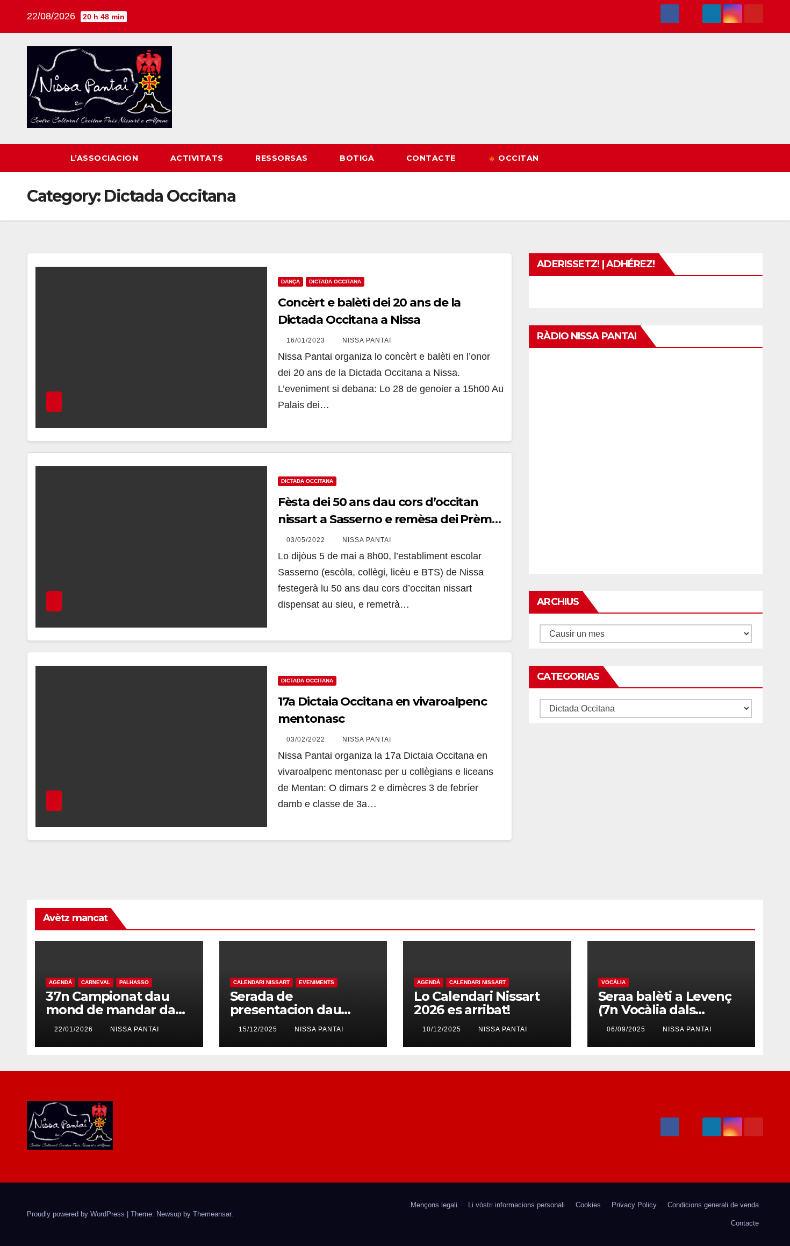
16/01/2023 (306, 340)
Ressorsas (282, 158)
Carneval (95, 982)
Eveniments (316, 982)
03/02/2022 (306, 739)
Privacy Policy (634, 1205)
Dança (290, 281)
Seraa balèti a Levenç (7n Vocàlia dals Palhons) (664, 1009)
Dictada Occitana (335, 281)
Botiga (358, 158)
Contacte (432, 158)
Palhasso (134, 982)
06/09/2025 (627, 1029)
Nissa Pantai (366, 340)
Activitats (198, 158)
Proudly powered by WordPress (77, 1214)
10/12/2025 (442, 1029)
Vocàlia (613, 982)
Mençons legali (434, 1205)
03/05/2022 (306, 540)
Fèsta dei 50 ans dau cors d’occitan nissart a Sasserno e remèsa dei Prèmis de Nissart (389, 519)
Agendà (60, 982)
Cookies (588, 1205)
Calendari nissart (261, 982)
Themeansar (212, 1214)
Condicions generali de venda (713, 1205)
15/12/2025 (259, 1029)
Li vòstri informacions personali (516, 1205)
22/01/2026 (74, 1029)
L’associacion (105, 158)
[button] (735, 157)
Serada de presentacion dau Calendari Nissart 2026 (300, 1009)
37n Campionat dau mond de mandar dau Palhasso (114, 1009)
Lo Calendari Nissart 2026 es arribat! (477, 1002)
